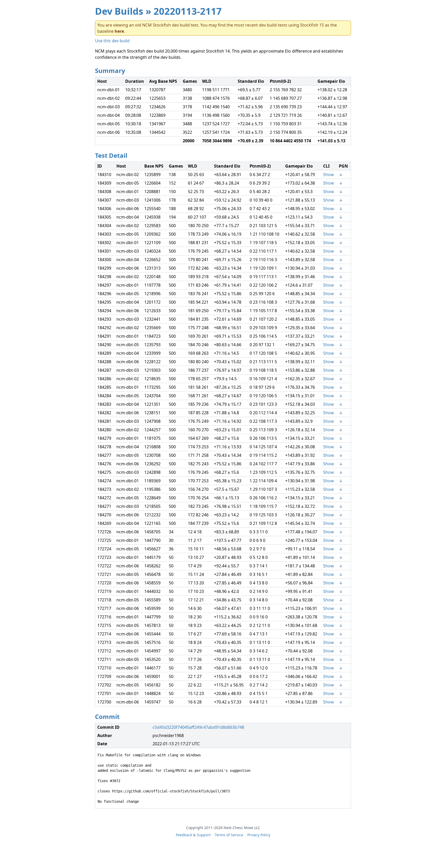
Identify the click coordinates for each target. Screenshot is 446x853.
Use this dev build (112, 41)
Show (328, 174)
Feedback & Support (193, 834)
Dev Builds (119, 11)
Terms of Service (229, 834)
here (119, 31)
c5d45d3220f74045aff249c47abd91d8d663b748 (198, 727)
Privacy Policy (258, 834)
